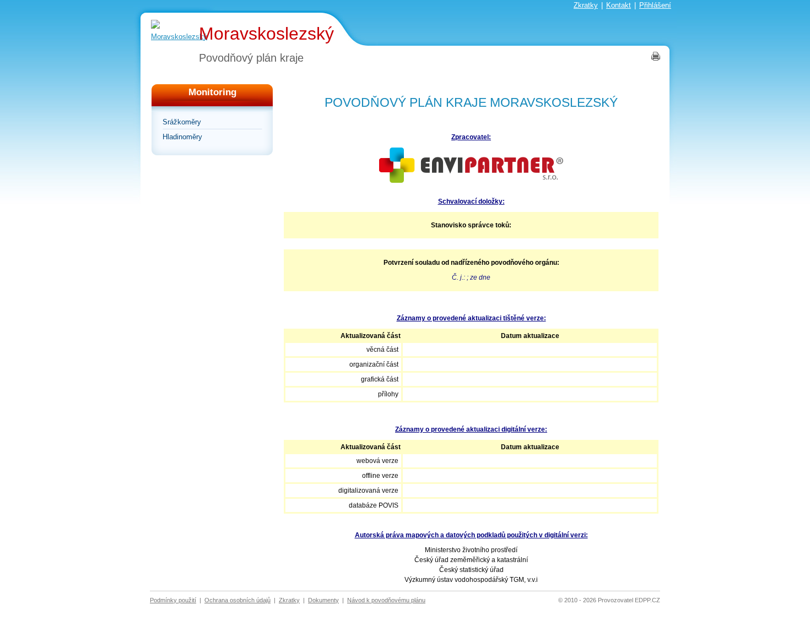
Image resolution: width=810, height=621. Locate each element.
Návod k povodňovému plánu (386, 600)
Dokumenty (323, 600)
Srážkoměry (182, 122)
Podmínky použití (173, 600)
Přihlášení (655, 5)
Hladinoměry (182, 137)
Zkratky (586, 5)
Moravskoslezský (266, 33)
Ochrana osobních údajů (237, 600)
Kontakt (618, 5)
